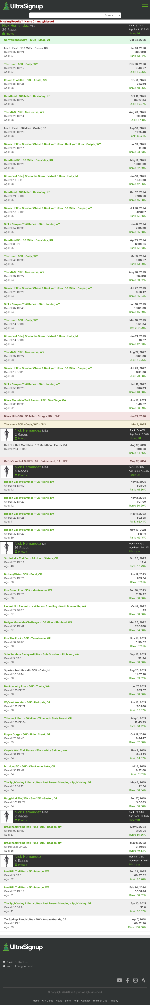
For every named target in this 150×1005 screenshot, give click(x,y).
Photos (9, 33)
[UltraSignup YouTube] (119, 980)
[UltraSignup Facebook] (128, 980)
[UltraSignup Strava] (143, 980)
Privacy (114, 1000)
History (133, 33)
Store (68, 1000)
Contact (85, 1000)
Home (36, 1000)
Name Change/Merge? (39, 21)
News (59, 1000)
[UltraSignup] (23, 6)
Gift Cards (47, 1000)
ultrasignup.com (23, 966)
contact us (21, 962)
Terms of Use (100, 1000)
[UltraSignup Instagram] (135, 980)
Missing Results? (11, 21)
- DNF (32, 416)
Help (76, 1000)
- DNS (25, 424)
